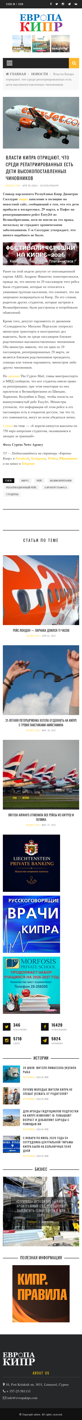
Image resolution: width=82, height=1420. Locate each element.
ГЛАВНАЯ (18, 74)
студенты (12, 494)
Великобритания (61, 480)
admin (37, 1414)
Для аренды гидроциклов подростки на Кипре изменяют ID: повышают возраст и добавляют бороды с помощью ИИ (51, 1117)
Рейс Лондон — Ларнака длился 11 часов (41, 630)
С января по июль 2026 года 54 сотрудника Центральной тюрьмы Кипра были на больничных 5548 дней (48, 1144)
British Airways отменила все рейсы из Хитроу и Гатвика (41, 817)
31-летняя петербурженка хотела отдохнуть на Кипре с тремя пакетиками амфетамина (41, 722)
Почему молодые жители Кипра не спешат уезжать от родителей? (47, 1091)
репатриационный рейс (21, 487)
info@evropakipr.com (22, 1397)
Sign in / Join (14, 4)
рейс (40, 480)
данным (14, 376)
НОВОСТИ (39, 74)
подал (24, 198)
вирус (25, 480)
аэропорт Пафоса (55, 487)
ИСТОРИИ (28, 1077)
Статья (8, 425)
